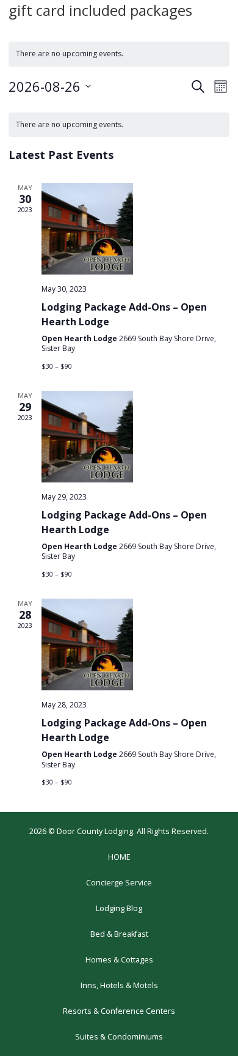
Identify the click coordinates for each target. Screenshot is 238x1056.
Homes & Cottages (119, 959)
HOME (119, 857)
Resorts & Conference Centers (119, 1011)
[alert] (119, 125)
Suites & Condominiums (119, 1037)
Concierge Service (119, 882)
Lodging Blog (119, 908)
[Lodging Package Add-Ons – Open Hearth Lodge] (135, 229)
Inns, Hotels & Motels (119, 985)
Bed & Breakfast (119, 934)
